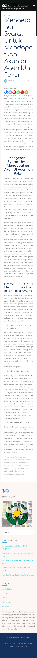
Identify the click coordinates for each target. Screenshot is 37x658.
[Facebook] (6, 92)
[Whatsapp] (18, 92)
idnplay (26, 465)
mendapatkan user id (26, 427)
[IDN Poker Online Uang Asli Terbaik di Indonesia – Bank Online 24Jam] (12, 5)
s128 (10, 615)
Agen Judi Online (7, 589)
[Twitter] (10, 92)
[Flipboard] (14, 92)
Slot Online (5, 606)
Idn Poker (17, 98)
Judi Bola (4, 598)
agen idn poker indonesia (16, 457)
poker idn (14, 471)
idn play (8, 465)
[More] (26, 92)
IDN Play (7, 15)
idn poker (17, 465)
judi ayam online (29, 612)
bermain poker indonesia (15, 460)
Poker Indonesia (7, 602)
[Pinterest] (22, 92)
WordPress (26, 637)
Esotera (17, 637)
